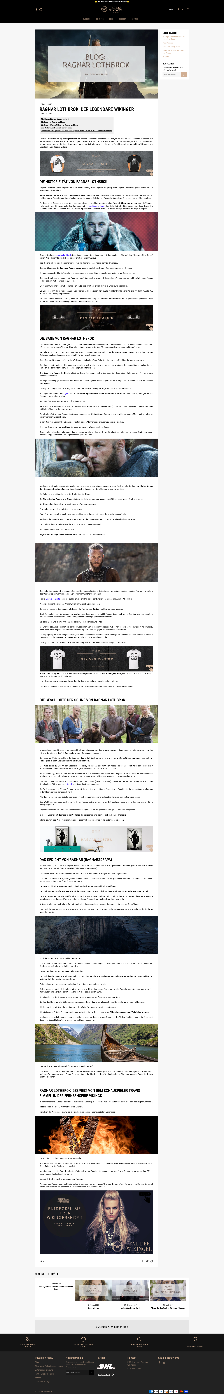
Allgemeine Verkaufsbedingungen (49, 1366)
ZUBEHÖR (122, 19)
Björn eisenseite (53, 599)
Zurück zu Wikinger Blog (113, 1326)
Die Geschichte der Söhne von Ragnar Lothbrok (59, 125)
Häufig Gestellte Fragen (44, 1374)
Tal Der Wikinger (46, 1391)
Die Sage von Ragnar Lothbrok (53, 122)
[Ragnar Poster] (96, 851)
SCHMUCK (100, 19)
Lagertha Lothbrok (63, 255)
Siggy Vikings (168, 43)
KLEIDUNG (86, 19)
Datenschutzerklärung (44, 1370)
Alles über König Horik (171, 47)
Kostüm (135, 19)
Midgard (166, 57)
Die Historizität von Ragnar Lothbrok (55, 119)
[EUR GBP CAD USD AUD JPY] (171, 9)
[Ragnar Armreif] (96, 330)
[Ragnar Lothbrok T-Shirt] (96, 671)
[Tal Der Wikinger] (96, 1253)
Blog (37, 1362)
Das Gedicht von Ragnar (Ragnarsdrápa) (56, 128)
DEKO (111, 19)
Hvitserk (68, 784)
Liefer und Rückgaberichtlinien (47, 1381)
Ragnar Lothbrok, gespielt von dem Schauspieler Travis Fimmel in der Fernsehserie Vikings (76, 131)
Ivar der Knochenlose (94, 206)
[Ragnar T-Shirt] (96, 175)
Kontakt (38, 1378)
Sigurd (66, 393)
